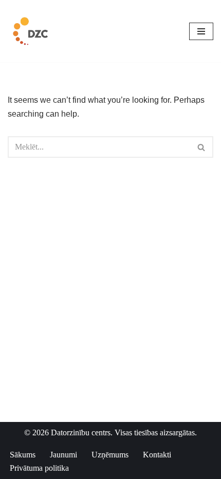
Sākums (22, 454)
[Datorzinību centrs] (32, 31)
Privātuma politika (39, 468)
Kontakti (157, 454)
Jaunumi (63, 454)
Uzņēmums (109, 454)
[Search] (201, 147)
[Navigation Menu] (201, 31)
